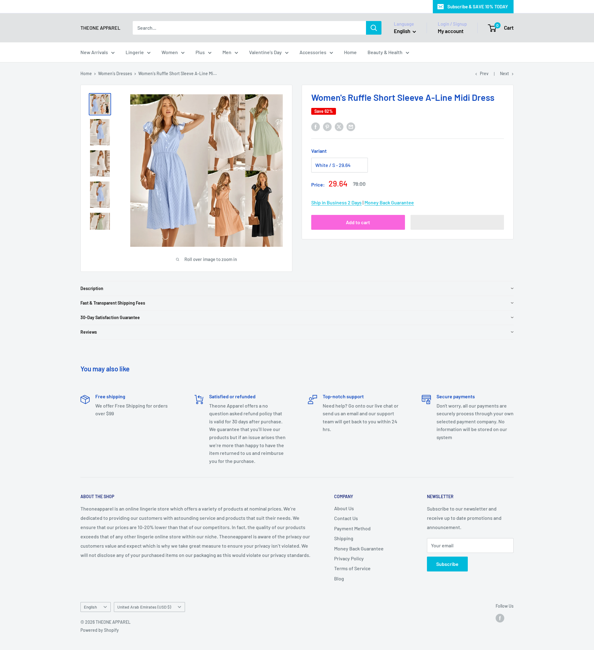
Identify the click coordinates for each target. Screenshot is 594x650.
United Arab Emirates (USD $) (144, 606)
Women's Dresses (115, 73)
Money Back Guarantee (389, 202)
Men (226, 52)
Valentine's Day (265, 52)
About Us (344, 508)
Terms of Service (352, 568)
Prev (484, 73)
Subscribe (447, 564)
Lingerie (135, 52)
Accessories (312, 52)
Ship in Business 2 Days (336, 202)
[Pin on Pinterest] (327, 126)
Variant (319, 151)
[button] (457, 222)
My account (450, 31)
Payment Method (352, 528)
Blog (339, 578)
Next (504, 73)
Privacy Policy (349, 558)
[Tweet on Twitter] (339, 126)
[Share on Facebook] (315, 126)
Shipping (343, 538)
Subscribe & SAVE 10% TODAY (477, 6)
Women (169, 52)
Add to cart (358, 222)
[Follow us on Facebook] (500, 618)
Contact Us (346, 518)
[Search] (373, 28)
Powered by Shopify (99, 630)
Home (350, 52)
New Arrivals (94, 52)
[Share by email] (350, 126)
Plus (200, 52)
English (90, 606)
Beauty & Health (385, 52)
